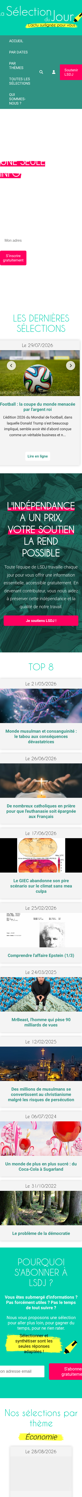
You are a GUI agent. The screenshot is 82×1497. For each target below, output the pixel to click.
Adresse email (12, 746)
